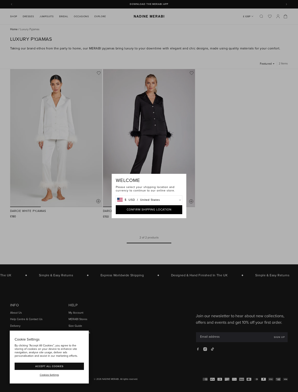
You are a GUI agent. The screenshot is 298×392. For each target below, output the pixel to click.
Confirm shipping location (149, 209)
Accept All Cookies (49, 366)
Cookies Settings (49, 375)
